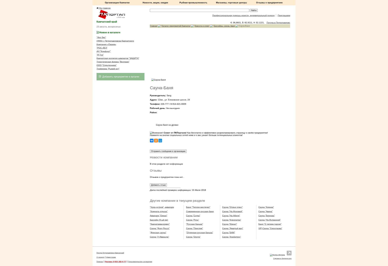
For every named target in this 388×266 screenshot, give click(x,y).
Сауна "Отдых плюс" (232, 207)
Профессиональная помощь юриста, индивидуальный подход (240, 15)
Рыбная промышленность (193, 2)
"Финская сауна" (158, 232)
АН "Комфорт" (104, 51)
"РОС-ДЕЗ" (102, 48)
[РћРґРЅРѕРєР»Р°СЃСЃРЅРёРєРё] (156, 140)
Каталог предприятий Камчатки (176, 26)
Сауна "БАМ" (228, 232)
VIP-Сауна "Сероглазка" (270, 228)
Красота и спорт (202, 26)
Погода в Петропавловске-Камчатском (283, 22)
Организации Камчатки (117, 2)
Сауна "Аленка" (266, 207)
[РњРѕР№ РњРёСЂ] (160, 140)
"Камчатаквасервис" (160, 224)
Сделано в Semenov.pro (282, 258)
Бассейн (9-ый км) (159, 220)
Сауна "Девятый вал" (232, 228)
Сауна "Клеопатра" (231, 220)
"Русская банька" (194, 224)
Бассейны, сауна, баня (224, 26)
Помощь (100, 262)
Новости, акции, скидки (155, 2)
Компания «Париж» (106, 44)
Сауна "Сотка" (193, 215)
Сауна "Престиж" (194, 228)
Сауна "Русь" (192, 220)
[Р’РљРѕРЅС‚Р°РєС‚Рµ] (152, 140)
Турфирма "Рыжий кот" (108, 68)
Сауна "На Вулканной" (269, 220)
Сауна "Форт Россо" (160, 228)
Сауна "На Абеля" (231, 215)
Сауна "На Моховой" (232, 211)
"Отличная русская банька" (199, 232)
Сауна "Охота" (193, 237)
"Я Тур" (100, 55)
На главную (105, 8)
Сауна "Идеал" (229, 224)
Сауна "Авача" (265, 211)
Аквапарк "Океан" (158, 215)
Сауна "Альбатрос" (231, 237)
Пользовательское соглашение (140, 262)
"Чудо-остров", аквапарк (162, 207)
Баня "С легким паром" (269, 224)
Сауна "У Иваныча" (159, 237)
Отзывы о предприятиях (269, 2)
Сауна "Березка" (266, 215)
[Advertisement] (220, 53)
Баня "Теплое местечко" (198, 207)
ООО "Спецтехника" (107, 65)
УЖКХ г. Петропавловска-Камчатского (115, 41)
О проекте (100, 257)
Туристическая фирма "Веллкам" (113, 62)
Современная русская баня (200, 211)
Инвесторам (111, 257)
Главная (153, 26)
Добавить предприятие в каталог (120, 76)
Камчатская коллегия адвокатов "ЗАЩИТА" (118, 58)
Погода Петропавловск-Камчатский (110, 253)
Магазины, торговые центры (231, 2)
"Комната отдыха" (159, 211)
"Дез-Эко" (101, 37)
